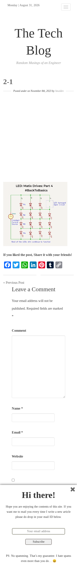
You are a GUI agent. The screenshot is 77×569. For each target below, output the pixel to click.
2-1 (8, 82)
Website (17, 456)
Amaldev (59, 90)
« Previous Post (13, 282)
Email (17, 432)
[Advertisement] (38, 136)
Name (17, 408)
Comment (19, 330)
